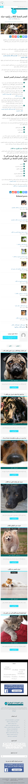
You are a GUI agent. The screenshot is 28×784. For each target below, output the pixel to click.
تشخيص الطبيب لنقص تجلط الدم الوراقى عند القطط (12, 727)
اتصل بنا (7, 780)
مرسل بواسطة (14, 18)
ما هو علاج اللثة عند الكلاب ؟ (22, 244)
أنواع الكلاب (17, 324)
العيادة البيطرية (13, 181)
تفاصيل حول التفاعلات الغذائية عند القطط (12, 732)
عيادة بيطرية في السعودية (14, 780)
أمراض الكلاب (22, 324)
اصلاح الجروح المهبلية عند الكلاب (21, 281)
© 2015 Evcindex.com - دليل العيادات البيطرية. (17, 782)
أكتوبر (14, 21)
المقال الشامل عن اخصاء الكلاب (12, 736)
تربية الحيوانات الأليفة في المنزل (10, 674)
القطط (8, 667)
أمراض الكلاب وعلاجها (20, 327)
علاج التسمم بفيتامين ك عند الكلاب (20, 185)
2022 (15, 21)
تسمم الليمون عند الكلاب (16, 148)
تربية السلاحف (22, 676)
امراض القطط (8, 668)
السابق (17, 345)
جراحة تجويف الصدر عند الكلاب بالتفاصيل (19, 207)
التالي (10, 345)
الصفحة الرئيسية (19, 21)
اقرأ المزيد (14, 387)
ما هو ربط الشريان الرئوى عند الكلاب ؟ (20, 256)
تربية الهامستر (15, 676)
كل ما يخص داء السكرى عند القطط (12, 734)
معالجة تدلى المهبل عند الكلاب (21, 318)
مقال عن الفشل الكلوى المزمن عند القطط (12, 725)
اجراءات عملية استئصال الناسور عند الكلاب (19, 232)
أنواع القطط (23, 669)
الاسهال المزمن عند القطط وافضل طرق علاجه (12, 719)
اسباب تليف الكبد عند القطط (12, 723)
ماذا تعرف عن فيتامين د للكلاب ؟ (21, 293)
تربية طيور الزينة (7, 676)
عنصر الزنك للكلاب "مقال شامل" (21, 305)
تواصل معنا (14, 711)
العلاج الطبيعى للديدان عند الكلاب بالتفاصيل (19, 219)
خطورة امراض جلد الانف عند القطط (12, 730)
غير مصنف (15, 678)
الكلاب (12, 324)
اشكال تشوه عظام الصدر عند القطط (12, 721)
